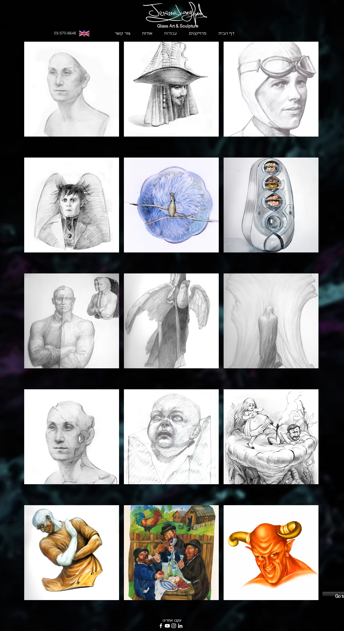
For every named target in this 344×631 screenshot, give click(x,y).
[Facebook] (161, 626)
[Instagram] (174, 626)
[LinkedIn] (180, 626)
